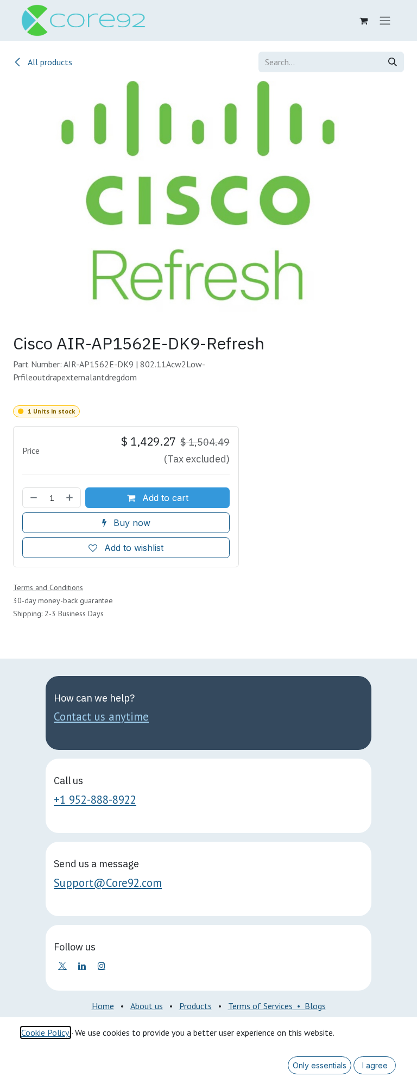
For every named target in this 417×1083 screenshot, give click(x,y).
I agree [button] (375, 1065)
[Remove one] (32, 498)
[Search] (392, 62)
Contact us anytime (101, 716)
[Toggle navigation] (385, 20)
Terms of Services (260, 1005)
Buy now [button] (130, 522)
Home (103, 1005)
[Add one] (70, 498)
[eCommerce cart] (363, 21)
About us (146, 1005)
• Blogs (309, 1005)
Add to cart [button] (164, 497)
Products (195, 1005)
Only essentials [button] (319, 1065)
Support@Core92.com (108, 882)
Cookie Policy (45, 1032)
